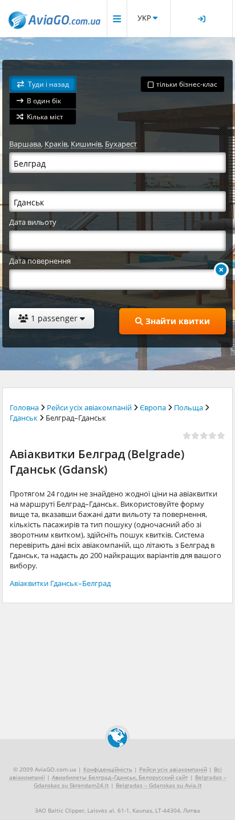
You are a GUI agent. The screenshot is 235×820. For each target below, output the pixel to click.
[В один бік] (221, 269)
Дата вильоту (32, 222)
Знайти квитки (176, 321)
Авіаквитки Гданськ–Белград (60, 583)
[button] (42, 84)
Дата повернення (40, 261)
